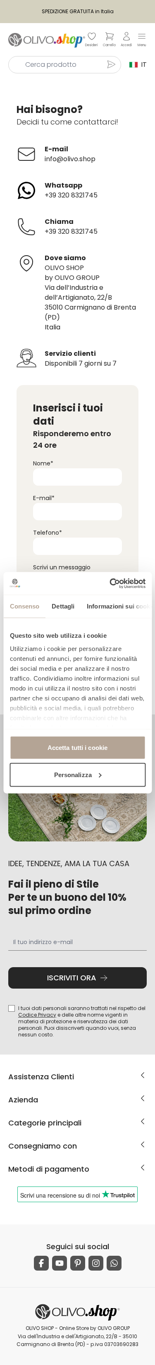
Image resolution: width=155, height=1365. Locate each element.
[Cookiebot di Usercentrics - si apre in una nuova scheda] (110, 583)
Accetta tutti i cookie (77, 747)
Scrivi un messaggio (62, 567)
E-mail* (44, 498)
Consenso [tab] (24, 606)
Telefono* (47, 533)
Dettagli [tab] (63, 606)
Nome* (43, 463)
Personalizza (73, 774)
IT (142, 64)
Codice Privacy (37, 1014)
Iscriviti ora (71, 978)
